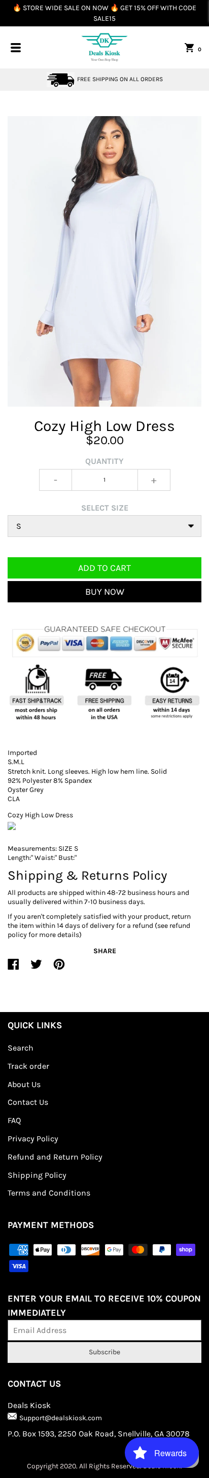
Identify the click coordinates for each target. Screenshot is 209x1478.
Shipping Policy (37, 1175)
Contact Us (28, 1102)
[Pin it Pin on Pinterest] (59, 968)
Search (20, 1048)
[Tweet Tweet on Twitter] (36, 968)
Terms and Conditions (49, 1193)
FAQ (14, 1120)
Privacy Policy (33, 1138)
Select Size (104, 508)
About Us (24, 1084)
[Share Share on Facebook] (13, 968)
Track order (28, 1066)
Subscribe (104, 1352)
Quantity (104, 461)
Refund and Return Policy (55, 1157)
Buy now (104, 591)
